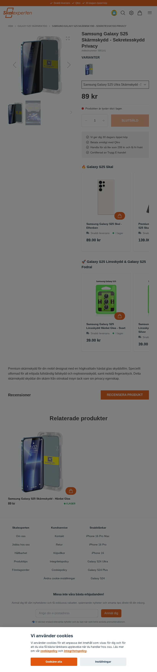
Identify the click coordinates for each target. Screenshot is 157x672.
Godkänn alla (54, 661)
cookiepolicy (48, 650)
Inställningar (103, 661)
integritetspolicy (75, 650)
